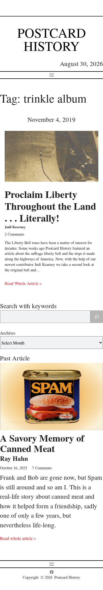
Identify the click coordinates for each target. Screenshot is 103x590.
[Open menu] (51, 75)
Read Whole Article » (23, 283)
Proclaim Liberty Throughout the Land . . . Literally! (50, 206)
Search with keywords (28, 306)
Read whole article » (18, 538)
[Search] (96, 316)
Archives (7, 333)
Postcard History (51, 39)
